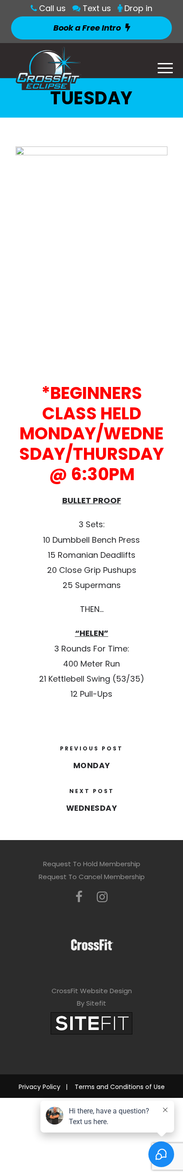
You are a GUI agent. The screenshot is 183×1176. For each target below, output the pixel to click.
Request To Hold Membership (91, 863)
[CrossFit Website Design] (91, 1022)
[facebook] (79, 897)
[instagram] (102, 897)
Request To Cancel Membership (92, 876)
